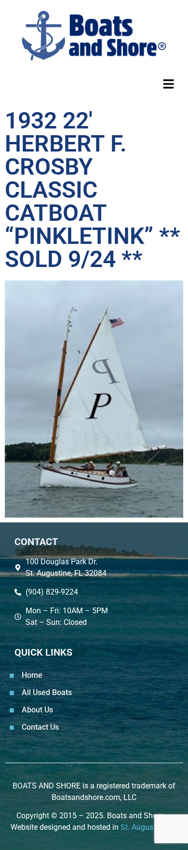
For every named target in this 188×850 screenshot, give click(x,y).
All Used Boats (47, 692)
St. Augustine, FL (149, 827)
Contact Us (40, 727)
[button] (94, 84)
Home (32, 675)
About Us (37, 709)
